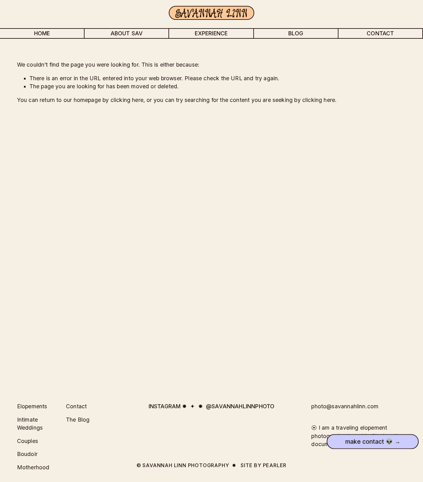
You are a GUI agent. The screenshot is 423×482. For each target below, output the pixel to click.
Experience (211, 33)
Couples (27, 441)
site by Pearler (263, 465)
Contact (380, 33)
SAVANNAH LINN (211, 13)
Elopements (32, 406)
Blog (295, 33)
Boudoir (27, 454)
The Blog (77, 419)
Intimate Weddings (30, 423)
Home (42, 33)
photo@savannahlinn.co (342, 406)
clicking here (127, 100)
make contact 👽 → (372, 442)
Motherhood (33, 467)
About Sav (127, 33)
